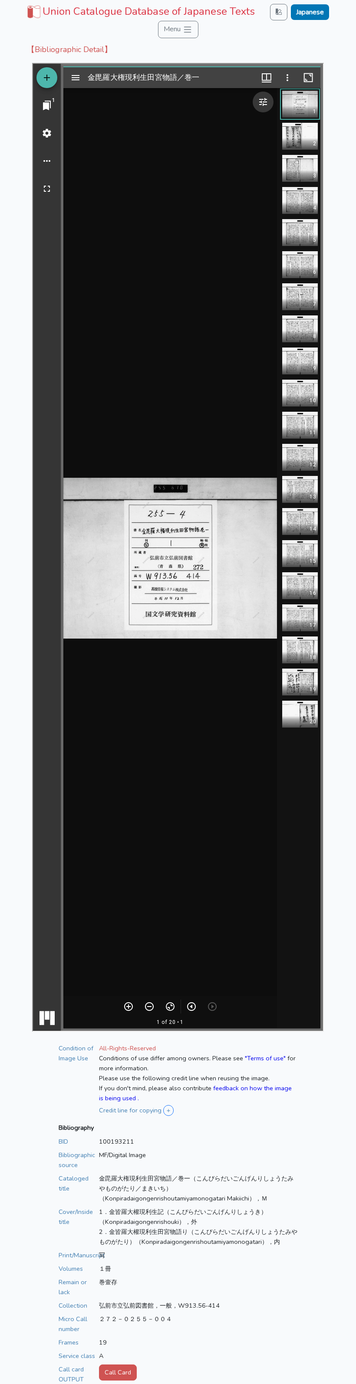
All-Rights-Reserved (127, 1048)
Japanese (310, 12)
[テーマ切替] (278, 12)
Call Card (118, 1372)
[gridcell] (140, 11)
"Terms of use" (265, 1058)
